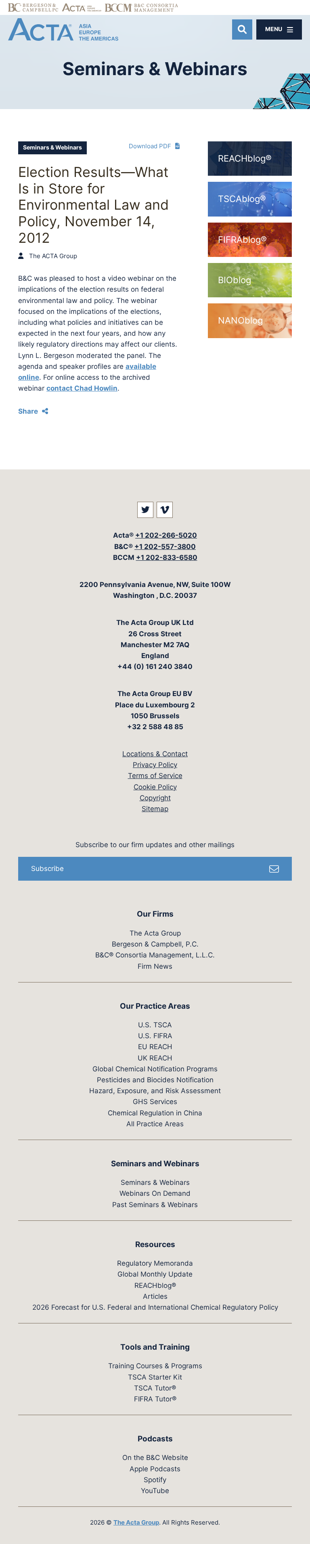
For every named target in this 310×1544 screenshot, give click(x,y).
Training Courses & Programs (155, 1366)
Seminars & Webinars (52, 147)
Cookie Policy (155, 787)
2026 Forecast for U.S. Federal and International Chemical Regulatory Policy (155, 1307)
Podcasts (155, 1438)
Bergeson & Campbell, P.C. (155, 944)
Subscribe (47, 869)
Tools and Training (155, 1347)
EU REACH (155, 1047)
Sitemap (155, 809)
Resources (155, 1244)
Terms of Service (155, 776)
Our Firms (155, 914)
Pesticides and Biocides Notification (155, 1080)
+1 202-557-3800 (165, 547)
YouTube (155, 1491)
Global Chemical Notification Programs (155, 1069)
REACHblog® (155, 1285)
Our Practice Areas (155, 1006)
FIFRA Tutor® (155, 1399)
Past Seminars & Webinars (155, 1205)
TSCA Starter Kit (155, 1377)
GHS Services (155, 1102)
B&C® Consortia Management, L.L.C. (155, 955)
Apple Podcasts (155, 1469)
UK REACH (155, 1058)
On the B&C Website (155, 1458)
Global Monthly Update (155, 1274)
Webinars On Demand (155, 1193)
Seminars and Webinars (155, 1163)
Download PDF (150, 146)
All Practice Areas (155, 1124)
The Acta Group (155, 933)
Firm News (155, 966)
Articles (155, 1296)
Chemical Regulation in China (155, 1113)
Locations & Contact (155, 754)
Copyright (155, 798)
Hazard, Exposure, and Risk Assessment (155, 1091)
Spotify (155, 1480)
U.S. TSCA (155, 1025)
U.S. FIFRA (155, 1036)
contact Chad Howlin (81, 388)
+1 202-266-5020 (166, 535)
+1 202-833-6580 (166, 557)
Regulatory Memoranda (155, 1263)
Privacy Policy (155, 765)
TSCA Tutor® (155, 1388)
